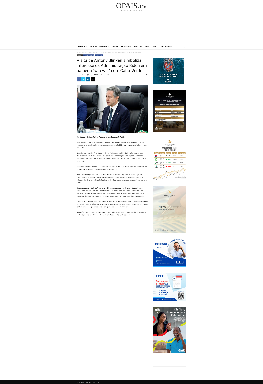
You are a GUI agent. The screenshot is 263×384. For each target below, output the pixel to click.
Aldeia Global (151, 47)
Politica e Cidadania (98, 47)
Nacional (82, 47)
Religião (115, 47)
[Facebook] (79, 79)
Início (78, 52)
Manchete (84, 52)
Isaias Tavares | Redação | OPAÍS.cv (89, 74)
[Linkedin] (88, 79)
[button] (183, 47)
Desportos (125, 47)
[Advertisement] (131, 28)
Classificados (165, 47)
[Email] (93, 79)
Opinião (137, 47)
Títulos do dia (99, 55)
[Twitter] (83, 79)
